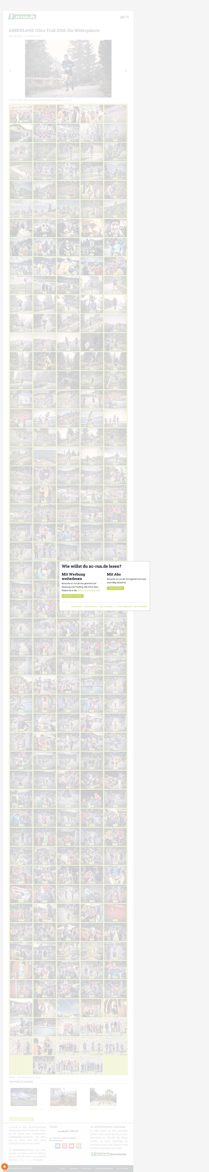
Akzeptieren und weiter (72, 596)
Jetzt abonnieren (115, 588)
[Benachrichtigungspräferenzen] (4, 1166)
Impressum (76, 606)
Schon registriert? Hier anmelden (131, 606)
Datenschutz (91, 606)
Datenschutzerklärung (88, 590)
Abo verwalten (106, 606)
